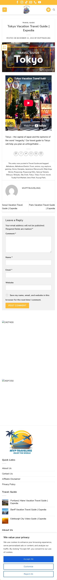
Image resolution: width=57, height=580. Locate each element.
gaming (8, 169)
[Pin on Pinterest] (36, 153)
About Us (6, 468)
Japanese (29, 169)
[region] (28, 556)
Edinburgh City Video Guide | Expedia (28, 518)
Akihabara (10, 166)
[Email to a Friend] (31, 153)
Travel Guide (28, 23)
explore (47, 166)
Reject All (28, 574)
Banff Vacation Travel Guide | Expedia (28, 509)
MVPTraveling (43, 38)
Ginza (14, 169)
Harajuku (20, 169)
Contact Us (7, 473)
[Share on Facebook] (21, 153)
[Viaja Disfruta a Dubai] (26, 9)
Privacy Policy (8, 484)
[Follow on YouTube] (39, 2)
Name (9, 257)
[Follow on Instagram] (21, 2)
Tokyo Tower (40, 175)
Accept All (28, 559)
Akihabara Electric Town (24, 166)
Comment (11, 233)
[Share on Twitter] (26, 153)
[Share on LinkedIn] (41, 153)
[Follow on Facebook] (17, 2)
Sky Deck (24, 175)
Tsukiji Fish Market (18, 177)
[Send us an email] (30, 2)
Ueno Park (31, 177)
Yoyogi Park (40, 177)
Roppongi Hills (29, 172)
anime (37, 166)
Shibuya (9, 175)
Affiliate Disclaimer (11, 478)
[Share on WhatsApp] (16, 153)
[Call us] (35, 2)
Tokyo (31, 175)
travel (48, 175)
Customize (28, 566)
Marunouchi (38, 169)
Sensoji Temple (42, 172)
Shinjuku (16, 175)
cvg (42, 166)
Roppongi (18, 172)
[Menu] (4, 9)
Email (9, 269)
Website (10, 282)
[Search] (54, 9)
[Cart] (48, 9)
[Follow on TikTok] (26, 2)
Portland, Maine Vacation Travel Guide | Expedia (29, 502)
